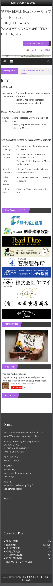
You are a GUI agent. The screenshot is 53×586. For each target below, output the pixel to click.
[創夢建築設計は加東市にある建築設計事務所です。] (26, 231)
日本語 (47, 50)
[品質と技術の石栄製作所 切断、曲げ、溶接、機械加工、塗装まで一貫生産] (26, 262)
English (33, 50)
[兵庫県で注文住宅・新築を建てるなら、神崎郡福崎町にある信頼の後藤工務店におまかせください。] (26, 251)
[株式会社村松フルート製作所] (26, 313)
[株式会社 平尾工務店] (26, 220)
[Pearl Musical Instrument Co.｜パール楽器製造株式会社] (26, 241)
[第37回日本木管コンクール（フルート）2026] (4, 61)
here (10, 489)
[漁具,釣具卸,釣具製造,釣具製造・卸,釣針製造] (26, 282)
